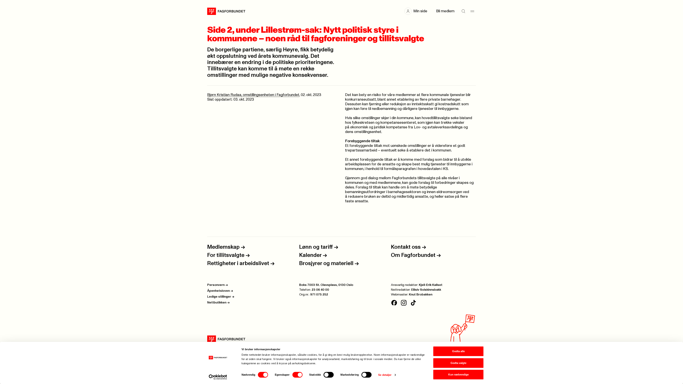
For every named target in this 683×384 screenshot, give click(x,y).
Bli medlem (445, 11)
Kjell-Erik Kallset (430, 285)
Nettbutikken (218, 302)
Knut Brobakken (420, 294)
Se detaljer (384, 374)
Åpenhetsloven (220, 290)
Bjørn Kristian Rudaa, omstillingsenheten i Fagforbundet (253, 95)
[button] (417, 11)
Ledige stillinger (220, 296)
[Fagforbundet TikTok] (413, 303)
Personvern (217, 285)
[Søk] (463, 11)
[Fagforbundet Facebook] (394, 303)
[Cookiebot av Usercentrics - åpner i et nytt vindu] (218, 377)
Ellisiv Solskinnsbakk (426, 289)
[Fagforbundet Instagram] (404, 303)
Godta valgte (458, 362)
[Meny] (472, 11)
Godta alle (458, 351)
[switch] (297, 375)
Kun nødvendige (458, 374)
